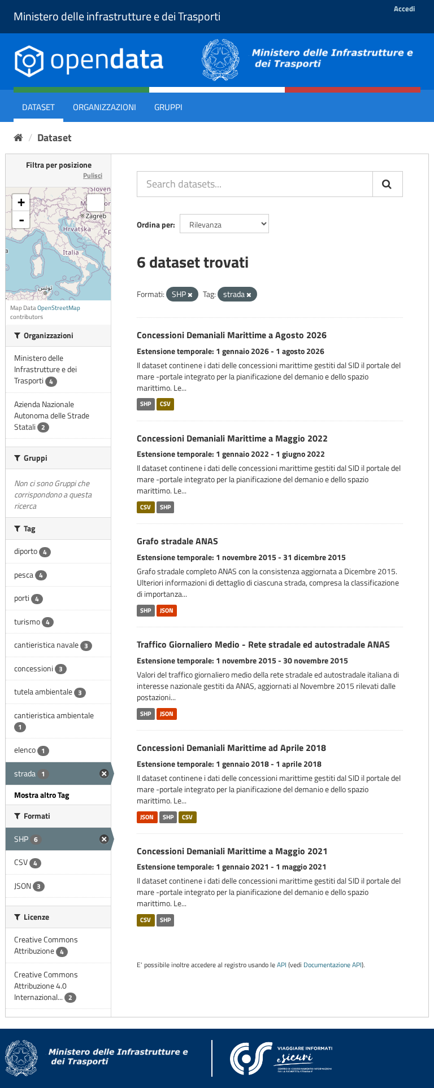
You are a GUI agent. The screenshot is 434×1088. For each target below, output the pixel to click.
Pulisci (92, 175)
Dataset (38, 107)
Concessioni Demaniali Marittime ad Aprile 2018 (231, 747)
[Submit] (387, 184)
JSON (166, 610)
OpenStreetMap (58, 307)
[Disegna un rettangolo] (95, 202)
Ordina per (155, 224)
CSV (165, 404)
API (282, 965)
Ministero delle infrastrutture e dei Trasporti (117, 16)
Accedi (404, 8)
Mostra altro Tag (41, 795)
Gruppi (168, 107)
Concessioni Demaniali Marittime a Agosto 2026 (232, 335)
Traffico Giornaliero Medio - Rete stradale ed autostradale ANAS (263, 644)
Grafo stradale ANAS (177, 541)
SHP (145, 404)
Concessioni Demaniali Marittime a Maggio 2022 (232, 438)
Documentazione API (332, 965)
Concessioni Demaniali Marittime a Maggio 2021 (232, 851)
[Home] (18, 137)
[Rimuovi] (190, 294)
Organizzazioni (104, 107)
